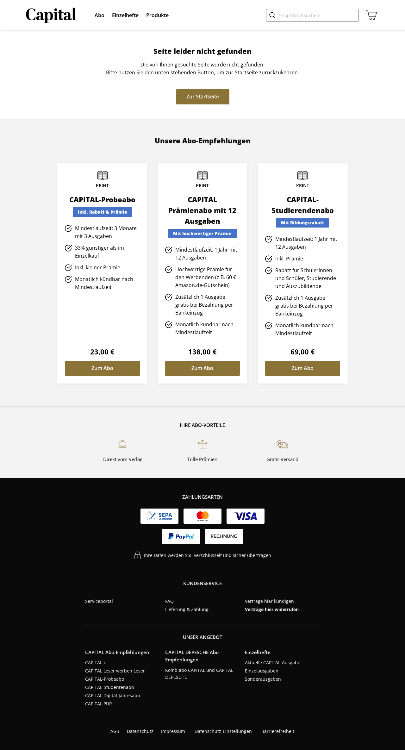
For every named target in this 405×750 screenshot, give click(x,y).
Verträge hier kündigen (269, 601)
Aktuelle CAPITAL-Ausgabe (272, 662)
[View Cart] (370, 15)
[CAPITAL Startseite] (52, 15)
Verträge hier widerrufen (272, 609)
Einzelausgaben (261, 671)
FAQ (169, 601)
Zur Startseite (202, 96)
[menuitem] (99, 15)
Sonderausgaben (263, 679)
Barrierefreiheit (277, 731)
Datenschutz (140, 731)
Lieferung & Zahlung (187, 609)
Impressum (173, 731)
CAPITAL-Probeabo (104, 679)
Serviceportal (99, 601)
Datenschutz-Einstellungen (223, 731)
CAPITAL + (95, 662)
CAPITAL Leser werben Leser (115, 671)
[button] (99, 15)
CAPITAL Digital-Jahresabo (112, 695)
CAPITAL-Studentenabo (109, 687)
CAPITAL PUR (98, 704)
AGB (114, 731)
